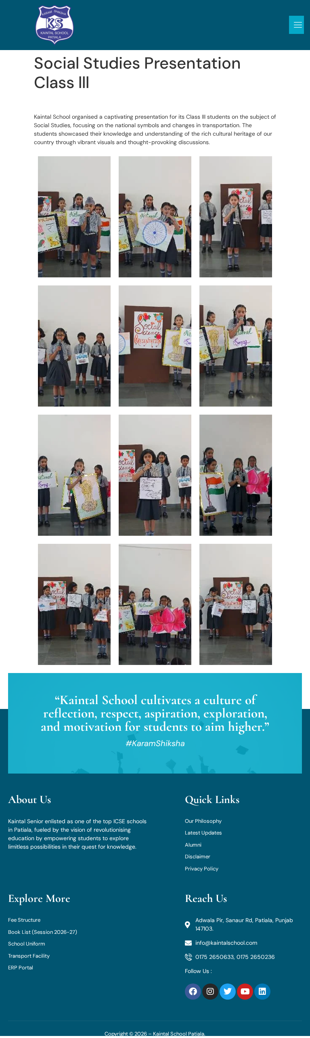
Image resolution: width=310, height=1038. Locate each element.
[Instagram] (210, 991)
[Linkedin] (262, 991)
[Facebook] (193, 991)
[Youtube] (245, 991)
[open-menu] (296, 25)
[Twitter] (228, 991)
